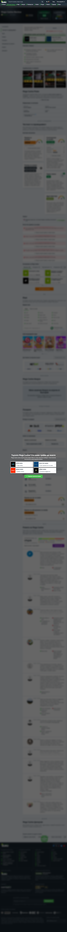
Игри (18, 4)
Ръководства (30, 4)
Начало (4, 4)
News (59, 4)
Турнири (54, 4)
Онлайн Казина (11, 4)
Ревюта (48, 4)
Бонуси (23, 4)
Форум (42, 4)
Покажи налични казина (34, 476)
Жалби (37, 4)
